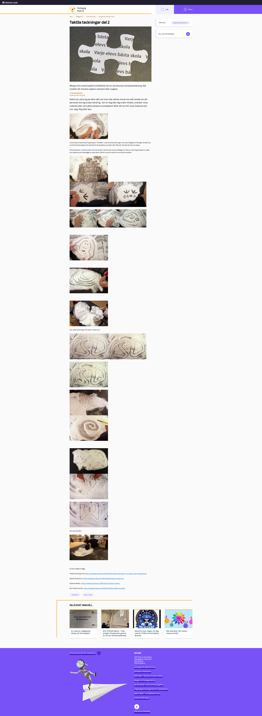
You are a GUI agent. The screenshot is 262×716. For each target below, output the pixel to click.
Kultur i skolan (88, 595)
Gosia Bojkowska (77, 93)
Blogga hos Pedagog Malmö (144, 680)
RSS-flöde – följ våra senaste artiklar (148, 676)
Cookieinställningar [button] (141, 698)
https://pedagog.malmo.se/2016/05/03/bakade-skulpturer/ (103, 578)
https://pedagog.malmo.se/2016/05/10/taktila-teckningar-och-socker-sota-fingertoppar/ (116, 573)
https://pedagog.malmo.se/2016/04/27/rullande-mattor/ (100, 583)
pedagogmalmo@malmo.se (144, 667)
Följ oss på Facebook (142, 711)
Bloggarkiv (79, 16)
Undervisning (90, 16)
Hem (71, 16)
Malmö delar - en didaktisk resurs (147, 693)
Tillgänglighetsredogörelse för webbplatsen (151, 689)
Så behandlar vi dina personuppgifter (148, 685)
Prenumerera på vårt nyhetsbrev (82, 653)
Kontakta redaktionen (142, 672)
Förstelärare (75, 595)
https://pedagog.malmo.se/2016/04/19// (104, 588)
